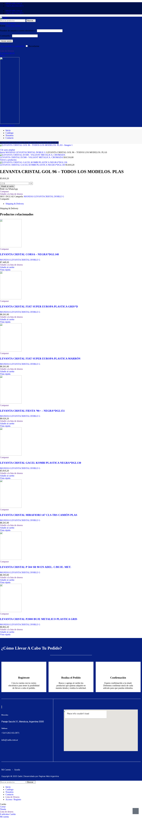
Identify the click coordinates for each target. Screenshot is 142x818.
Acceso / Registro (13, 799)
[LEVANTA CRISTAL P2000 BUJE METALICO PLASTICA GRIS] (11, 611)
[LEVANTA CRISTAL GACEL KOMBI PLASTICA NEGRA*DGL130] (11, 455)
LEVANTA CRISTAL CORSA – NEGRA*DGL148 (29, 254)
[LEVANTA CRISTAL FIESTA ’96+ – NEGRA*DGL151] (11, 403)
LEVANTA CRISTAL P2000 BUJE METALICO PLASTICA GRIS (38, 619)
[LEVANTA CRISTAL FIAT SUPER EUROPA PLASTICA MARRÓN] (11, 351)
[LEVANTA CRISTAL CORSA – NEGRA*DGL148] (11, 246)
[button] (7, 267)
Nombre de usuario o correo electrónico (18, 30)
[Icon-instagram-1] (8, 750)
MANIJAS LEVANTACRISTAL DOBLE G (26, 152)
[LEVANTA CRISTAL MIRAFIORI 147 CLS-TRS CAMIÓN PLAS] (11, 507)
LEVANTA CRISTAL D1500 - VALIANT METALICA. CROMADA (32, 157)
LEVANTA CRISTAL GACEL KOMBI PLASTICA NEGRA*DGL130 (32, 165)
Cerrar (3, 807)
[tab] (15, 203)
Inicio (3, 152)
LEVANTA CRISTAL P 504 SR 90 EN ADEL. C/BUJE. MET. (35, 567)
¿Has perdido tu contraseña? (12, 46)
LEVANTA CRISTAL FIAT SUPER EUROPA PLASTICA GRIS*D (39, 306)
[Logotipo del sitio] (3, 18)
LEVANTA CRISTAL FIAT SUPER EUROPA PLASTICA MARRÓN (40, 358)
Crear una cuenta (12, 26)
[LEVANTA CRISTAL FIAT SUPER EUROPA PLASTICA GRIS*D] (11, 298)
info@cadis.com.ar (9, 740)
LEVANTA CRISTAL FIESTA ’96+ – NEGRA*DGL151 (32, 410)
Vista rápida (5, 270)
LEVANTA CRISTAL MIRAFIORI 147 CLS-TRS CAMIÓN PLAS (38, 515)
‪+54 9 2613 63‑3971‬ (10, 733)
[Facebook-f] (3, 750)
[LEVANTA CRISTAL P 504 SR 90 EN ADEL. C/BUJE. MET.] (11, 559)
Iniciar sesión (6, 41)
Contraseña (6, 36)
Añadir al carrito (7, 186)
